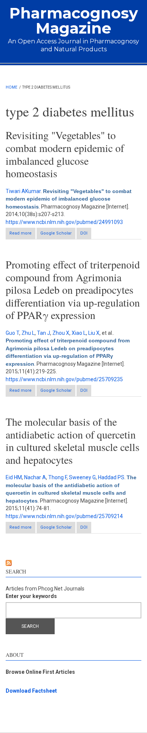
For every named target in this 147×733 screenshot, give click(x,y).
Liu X (94, 333)
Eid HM (14, 477)
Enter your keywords (31, 596)
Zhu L (28, 333)
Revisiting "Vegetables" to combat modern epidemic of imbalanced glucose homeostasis (65, 154)
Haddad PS (111, 477)
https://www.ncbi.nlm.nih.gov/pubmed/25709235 (64, 379)
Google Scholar (56, 233)
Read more (22, 235)
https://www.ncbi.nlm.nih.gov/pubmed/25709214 (64, 516)
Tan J (43, 333)
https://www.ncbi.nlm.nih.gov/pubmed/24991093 (64, 222)
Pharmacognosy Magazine (73, 20)
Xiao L (79, 333)
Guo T (12, 333)
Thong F (57, 477)
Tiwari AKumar (23, 191)
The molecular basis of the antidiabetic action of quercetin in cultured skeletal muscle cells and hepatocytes (72, 440)
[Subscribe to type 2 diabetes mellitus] (73, 563)
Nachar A (35, 477)
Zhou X (60, 333)
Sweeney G (82, 477)
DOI (83, 233)
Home (11, 87)
